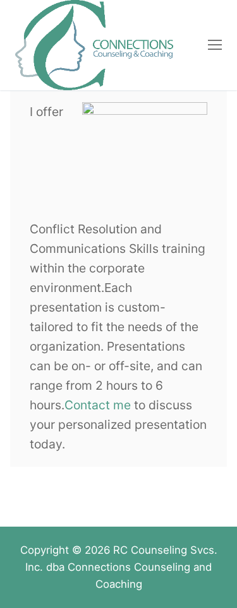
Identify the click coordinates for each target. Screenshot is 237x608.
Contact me (97, 404)
